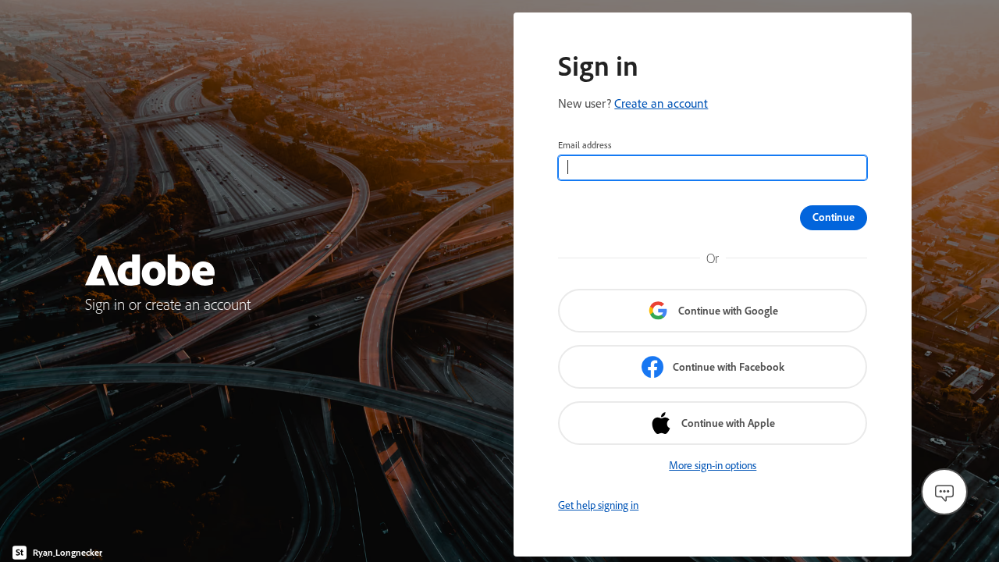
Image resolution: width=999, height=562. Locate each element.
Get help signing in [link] (598, 505)
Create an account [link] (661, 103)
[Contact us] (944, 491)
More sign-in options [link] (712, 465)
